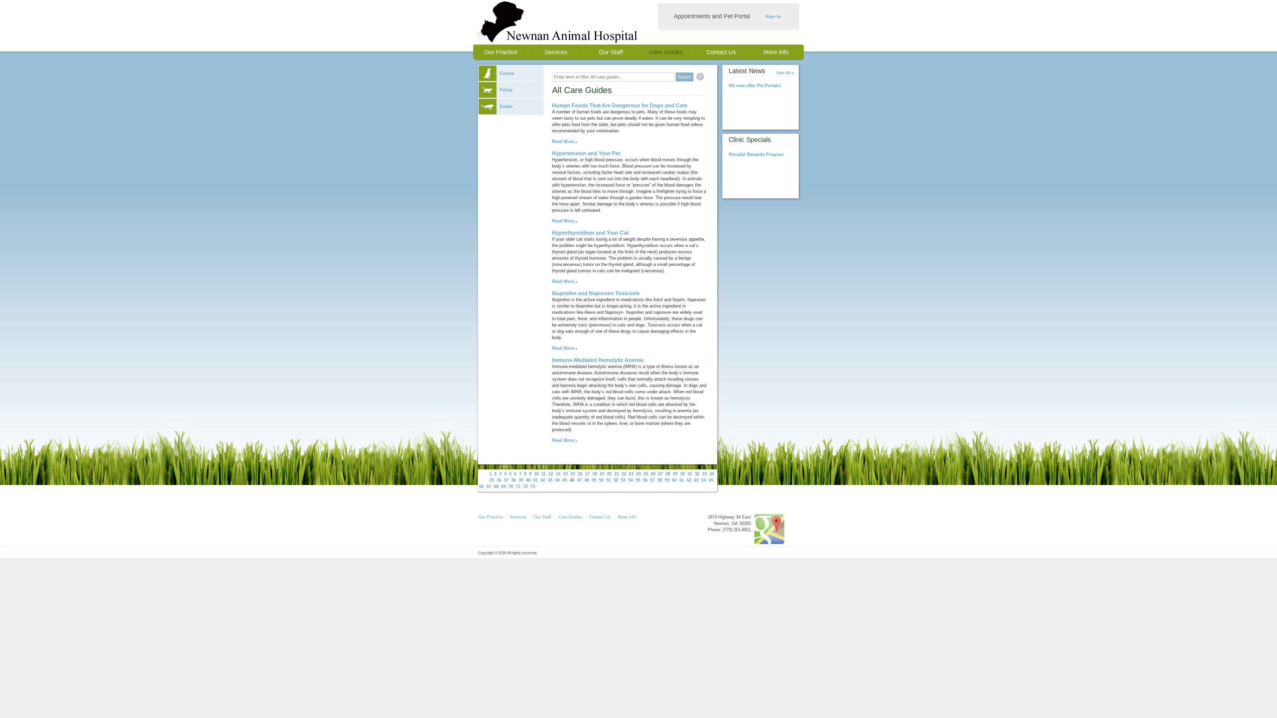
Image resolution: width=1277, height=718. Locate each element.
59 (667, 480)
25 (645, 473)
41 (535, 480)
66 (481, 486)
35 (491, 480)
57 (652, 480)
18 (594, 473)
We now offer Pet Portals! (755, 85)
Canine (507, 73)
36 (499, 480)
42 (542, 480)
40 (528, 480)
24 (638, 473)
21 (616, 473)
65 (711, 480)
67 (489, 486)
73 (532, 486)
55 (638, 480)
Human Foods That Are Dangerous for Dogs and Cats (619, 105)
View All (783, 73)
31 (689, 473)
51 (608, 480)
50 (601, 480)
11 (543, 473)
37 (506, 480)
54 (630, 480)
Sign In (773, 16)
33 (704, 473)
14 (565, 473)
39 (520, 480)
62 (689, 480)
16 (580, 473)
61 (681, 480)
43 (550, 480)
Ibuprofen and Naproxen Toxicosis (595, 293)
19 (602, 473)
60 (674, 480)
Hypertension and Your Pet (586, 153)
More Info (776, 52)
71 (518, 486)
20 (609, 473)
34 (711, 473)
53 (623, 480)
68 (496, 486)
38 (513, 480)
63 (696, 480)
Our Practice (500, 52)
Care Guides (666, 52)
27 (660, 473)
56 (645, 480)
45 (564, 480)
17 (587, 473)
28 (667, 473)
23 (631, 473)
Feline (506, 89)
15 (572, 473)
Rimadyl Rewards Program (756, 154)
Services (555, 52)
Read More (563, 141)
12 (550, 473)
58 (659, 480)
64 (703, 480)
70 (510, 486)
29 (675, 473)
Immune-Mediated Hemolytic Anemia (598, 360)
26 (653, 473)
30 (682, 473)
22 (624, 473)
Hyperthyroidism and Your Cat (590, 233)
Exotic (506, 106)
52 (616, 480)
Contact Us (721, 52)
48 (586, 480)
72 (525, 486)
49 (594, 480)
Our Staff (611, 52)
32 (697, 473)
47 (579, 480)
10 (536, 473)
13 (558, 473)
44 (557, 480)
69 (503, 486)
